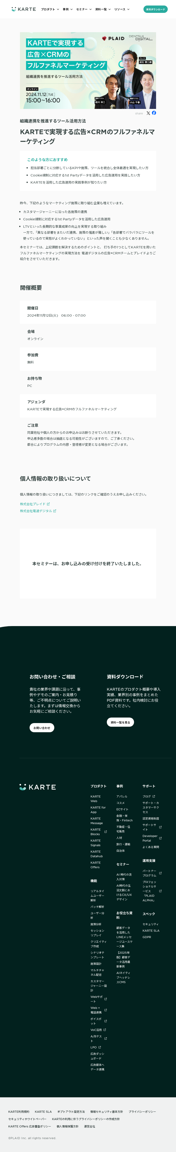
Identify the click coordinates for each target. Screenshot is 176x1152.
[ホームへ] (23, 9)
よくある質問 (151, 847)
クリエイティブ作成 (99, 944)
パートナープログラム (149, 873)
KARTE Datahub (97, 854)
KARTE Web (96, 798)
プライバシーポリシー (142, 1111)
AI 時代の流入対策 (124, 877)
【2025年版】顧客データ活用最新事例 (123, 959)
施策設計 (96, 963)
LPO (94, 1047)
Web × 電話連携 (96, 1010)
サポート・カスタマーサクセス (151, 807)
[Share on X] (148, 113)
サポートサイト (149, 827)
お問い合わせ (41, 728)
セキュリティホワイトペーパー (27, 1119)
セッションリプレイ (97, 933)
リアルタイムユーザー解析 (97, 895)
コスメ (120, 803)
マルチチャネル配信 (97, 972)
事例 (119, 786)
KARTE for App (98, 810)
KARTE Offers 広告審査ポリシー (29, 1126)
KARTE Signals (96, 843)
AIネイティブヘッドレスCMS (123, 977)
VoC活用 (96, 1030)
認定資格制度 (151, 818)
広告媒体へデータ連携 (97, 1067)
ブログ (147, 796)
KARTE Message (97, 821)
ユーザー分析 (97, 915)
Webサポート (97, 999)
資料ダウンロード (155, 9)
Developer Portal (150, 838)
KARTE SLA (151, 930)
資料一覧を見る (120, 722)
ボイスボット (96, 1021)
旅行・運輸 (123, 844)
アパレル (121, 796)
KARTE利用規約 (18, 1111)
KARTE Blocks (96, 832)
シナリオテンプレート (97, 955)
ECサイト (122, 809)
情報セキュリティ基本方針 (106, 1111)
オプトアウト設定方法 (71, 1111)
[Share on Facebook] (154, 113)
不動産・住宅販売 (123, 829)
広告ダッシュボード (97, 1056)
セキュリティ (151, 924)
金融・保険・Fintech (124, 818)
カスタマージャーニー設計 (99, 985)
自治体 (120, 850)
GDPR (147, 937)
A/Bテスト (96, 1038)
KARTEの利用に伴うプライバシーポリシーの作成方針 (86, 1119)
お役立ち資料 (124, 915)
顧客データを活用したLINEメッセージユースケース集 (124, 937)
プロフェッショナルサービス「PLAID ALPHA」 (149, 891)
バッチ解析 (97, 906)
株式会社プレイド (33, 504)
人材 (119, 838)
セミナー (122, 864)
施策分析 (96, 924)
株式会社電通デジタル (36, 511)
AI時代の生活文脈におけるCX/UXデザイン (124, 892)
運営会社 (89, 1126)
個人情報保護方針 (68, 1126)
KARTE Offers (96, 865)
